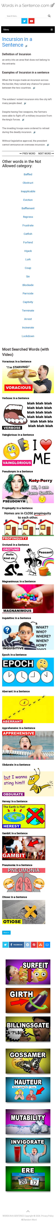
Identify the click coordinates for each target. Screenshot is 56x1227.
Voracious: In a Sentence (16, 361)
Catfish (28, 233)
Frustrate (27, 225)
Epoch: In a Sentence (14, 654)
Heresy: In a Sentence (14, 801)
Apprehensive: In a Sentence (18, 728)
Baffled (28, 174)
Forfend (28, 242)
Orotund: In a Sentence (15, 544)
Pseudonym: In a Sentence (17, 471)
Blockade (27, 285)
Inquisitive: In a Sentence (16, 618)
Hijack (28, 251)
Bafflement (28, 208)
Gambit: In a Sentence (15, 833)
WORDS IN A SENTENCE (13, 1216)
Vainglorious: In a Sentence (18, 434)
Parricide (28, 293)
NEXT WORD (45, 153)
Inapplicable (28, 191)
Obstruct (28, 182)
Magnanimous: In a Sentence (19, 581)
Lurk (28, 259)
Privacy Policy (47, 1216)
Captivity (28, 302)
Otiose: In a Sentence (14, 897)
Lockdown (28, 336)
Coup (28, 268)
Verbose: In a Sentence (15, 398)
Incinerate (28, 327)
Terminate (28, 310)
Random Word (30, 1220)
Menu (6, 29)
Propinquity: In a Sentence (17, 508)
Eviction (28, 200)
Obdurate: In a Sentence (16, 764)
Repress (28, 217)
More (6, 933)
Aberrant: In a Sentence (16, 691)
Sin (28, 276)
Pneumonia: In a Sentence (17, 865)
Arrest (28, 319)
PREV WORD (28, 153)
